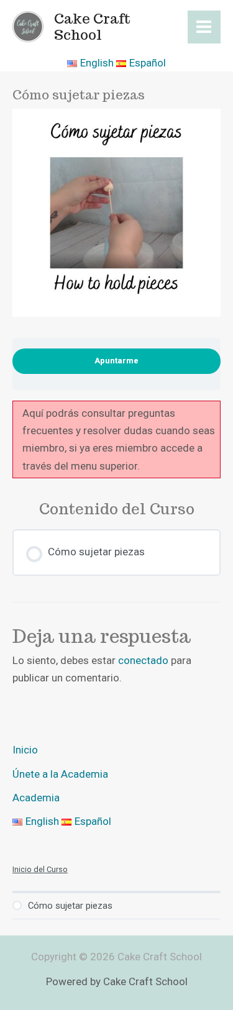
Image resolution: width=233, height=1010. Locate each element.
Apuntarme (116, 360)
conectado (143, 660)
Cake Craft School (92, 26)
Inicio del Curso (40, 869)
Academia (36, 797)
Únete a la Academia (60, 774)
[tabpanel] (116, 440)
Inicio (25, 750)
